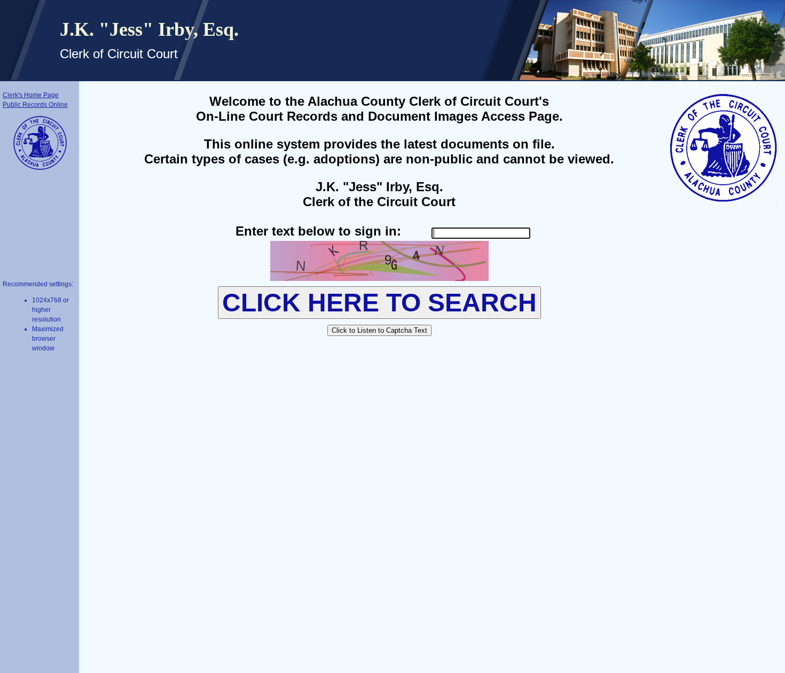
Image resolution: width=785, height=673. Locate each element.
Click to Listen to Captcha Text (379, 330)
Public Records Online (35, 104)
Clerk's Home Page (31, 95)
